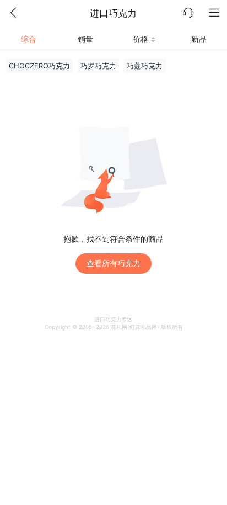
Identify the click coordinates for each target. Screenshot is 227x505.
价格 (140, 39)
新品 (199, 39)
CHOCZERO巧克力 (39, 66)
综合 (28, 39)
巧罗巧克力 (98, 66)
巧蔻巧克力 (145, 66)
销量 (85, 39)
